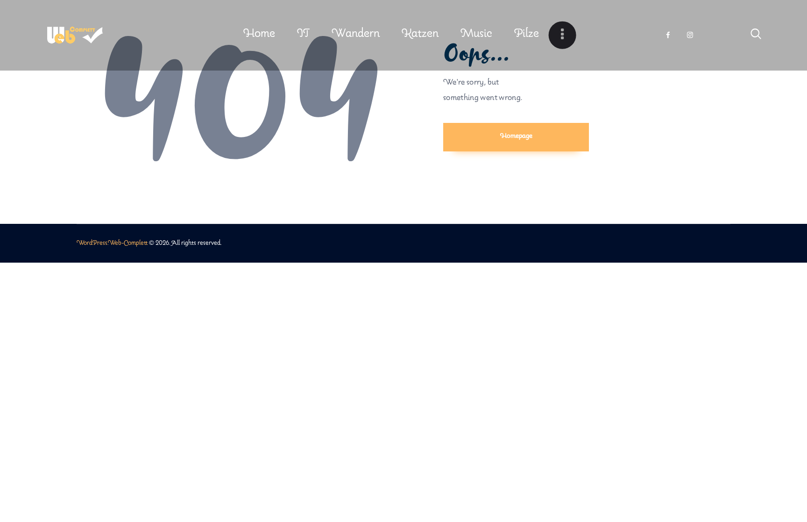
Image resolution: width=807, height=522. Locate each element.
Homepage (516, 136)
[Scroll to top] (782, 477)
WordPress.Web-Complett (112, 243)
